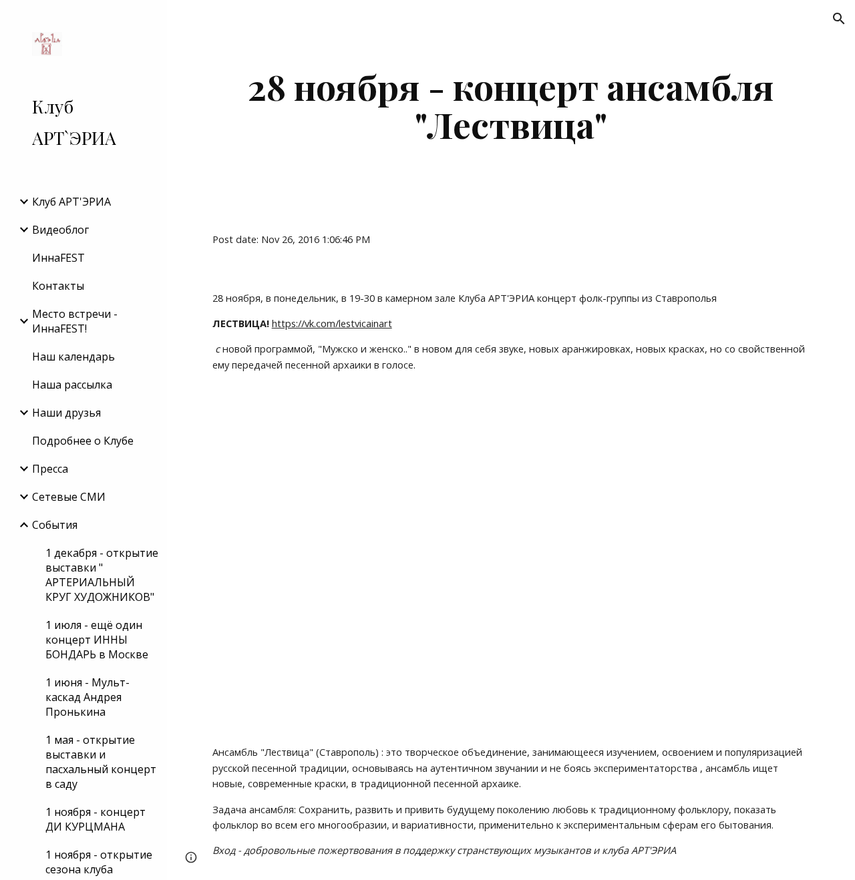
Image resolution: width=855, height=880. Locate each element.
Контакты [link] (58, 285)
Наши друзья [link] (66, 412)
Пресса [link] (50, 468)
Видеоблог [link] (60, 229)
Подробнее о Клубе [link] (83, 440)
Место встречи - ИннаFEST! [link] (75, 321)
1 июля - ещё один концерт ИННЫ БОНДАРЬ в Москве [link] (96, 640)
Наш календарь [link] (73, 356)
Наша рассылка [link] (72, 384)
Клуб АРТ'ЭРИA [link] (71, 201)
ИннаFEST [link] (58, 257)
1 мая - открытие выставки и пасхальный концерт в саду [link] (100, 761)
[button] (839, 19)
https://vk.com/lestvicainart (332, 323)
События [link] (54, 524)
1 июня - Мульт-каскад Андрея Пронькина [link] (87, 697)
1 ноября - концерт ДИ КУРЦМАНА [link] (95, 819)
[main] (511, 105)
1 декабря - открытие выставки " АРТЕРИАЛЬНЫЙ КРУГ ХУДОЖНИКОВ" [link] (101, 574)
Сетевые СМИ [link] (69, 496)
